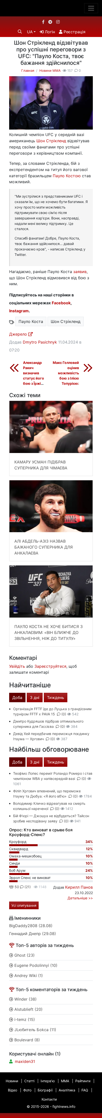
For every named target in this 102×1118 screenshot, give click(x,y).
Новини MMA (50, 70)
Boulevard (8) (26, 1039)
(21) (27, 887)
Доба (17, 697)
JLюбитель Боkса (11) (34, 1029)
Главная (27, 70)
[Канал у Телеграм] (50, 22)
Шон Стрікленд (51, 140)
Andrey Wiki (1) (28, 975)
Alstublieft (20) (28, 1009)
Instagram (19, 310)
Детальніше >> (80, 898)
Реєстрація (73, 31)
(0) (63, 714)
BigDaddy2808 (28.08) (30, 925)
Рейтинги (82, 1081)
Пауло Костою (67, 175)
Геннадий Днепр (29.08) (32, 933)
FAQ (84, 1090)
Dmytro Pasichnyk (40, 342)
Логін (49, 31)
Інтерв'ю (48, 1081)
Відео (12, 1090)
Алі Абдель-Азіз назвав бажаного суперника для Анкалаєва (43, 547)
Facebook (61, 302)
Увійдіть (17, 666)
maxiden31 (25, 1061)
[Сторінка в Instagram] (58, 22)
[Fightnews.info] (51, 8)
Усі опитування (23, 905)
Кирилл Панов (79, 887)
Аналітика (67, 1090)
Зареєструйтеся (50, 666)
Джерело (18, 334)
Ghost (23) (24, 955)
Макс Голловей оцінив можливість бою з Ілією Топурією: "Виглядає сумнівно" (66, 378)
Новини (12, 1081)
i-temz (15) (24, 1019)
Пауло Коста (31, 321)
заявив (80, 271)
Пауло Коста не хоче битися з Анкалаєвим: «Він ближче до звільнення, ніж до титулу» (48, 632)
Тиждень (55, 697)
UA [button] (30, 31)
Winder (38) (25, 999)
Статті (29, 1081)
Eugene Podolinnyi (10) (35, 965)
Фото (27, 1090)
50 (16, 887)
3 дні (34, 697)
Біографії (45, 1090)
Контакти (49, 1099)
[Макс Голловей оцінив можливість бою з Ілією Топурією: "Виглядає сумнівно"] (88, 367)
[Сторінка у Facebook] (43, 22)
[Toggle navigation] (91, 8)
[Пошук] (20, 31)
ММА (65, 1081)
